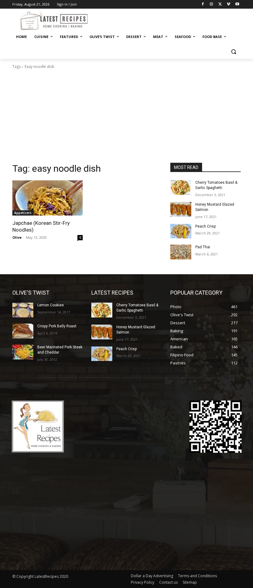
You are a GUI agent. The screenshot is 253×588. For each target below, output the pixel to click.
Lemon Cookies (50, 305)
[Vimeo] (228, 4)
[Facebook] (202, 4)
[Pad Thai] (180, 252)
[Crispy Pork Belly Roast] (22, 331)
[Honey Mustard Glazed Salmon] (180, 209)
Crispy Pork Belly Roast (57, 326)
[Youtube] (237, 4)
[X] (220, 4)
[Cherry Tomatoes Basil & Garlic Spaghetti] (180, 187)
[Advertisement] (126, 116)
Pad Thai (202, 247)
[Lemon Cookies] (22, 310)
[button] (233, 51)
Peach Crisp (205, 226)
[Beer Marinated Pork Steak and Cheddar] (22, 352)
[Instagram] (211, 4)
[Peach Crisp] (180, 231)
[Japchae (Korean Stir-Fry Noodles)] (47, 198)
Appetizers (22, 213)
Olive (17, 237)
